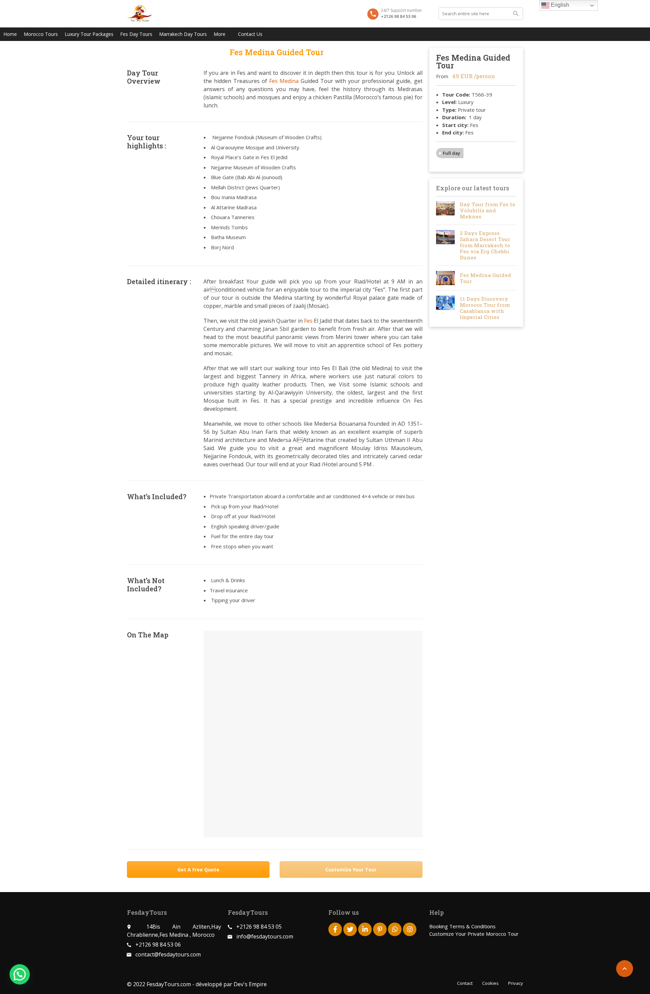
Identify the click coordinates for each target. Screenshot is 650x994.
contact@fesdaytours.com (168, 954)
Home (10, 34)
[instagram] (409, 929)
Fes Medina (284, 81)
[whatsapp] (395, 929)
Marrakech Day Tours (183, 34)
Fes (308, 320)
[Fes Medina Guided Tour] (445, 278)
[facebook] (335, 929)
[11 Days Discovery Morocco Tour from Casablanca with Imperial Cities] (445, 308)
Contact (465, 983)
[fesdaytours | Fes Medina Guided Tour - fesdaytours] (139, 13)
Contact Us (250, 34)
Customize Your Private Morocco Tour (474, 933)
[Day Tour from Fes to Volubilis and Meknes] (445, 210)
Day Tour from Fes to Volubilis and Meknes (487, 210)
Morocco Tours (41, 34)
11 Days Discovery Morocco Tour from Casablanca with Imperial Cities (485, 307)
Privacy (515, 983)
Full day (451, 153)
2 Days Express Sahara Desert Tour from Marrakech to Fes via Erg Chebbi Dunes (485, 245)
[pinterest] (380, 929)
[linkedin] (365, 929)
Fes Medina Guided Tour (485, 278)
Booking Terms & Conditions (462, 926)
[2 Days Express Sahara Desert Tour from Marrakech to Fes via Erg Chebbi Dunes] (445, 245)
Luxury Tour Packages (89, 34)
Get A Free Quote (198, 869)
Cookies (490, 983)
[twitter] (350, 929)
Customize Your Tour (350, 869)
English (559, 5)
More (219, 34)
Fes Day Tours (136, 34)
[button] (19, 974)
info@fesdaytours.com (264, 936)
